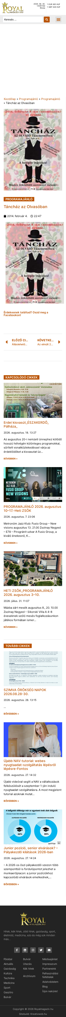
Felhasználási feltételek (50, 975)
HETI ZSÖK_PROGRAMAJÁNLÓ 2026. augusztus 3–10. (28, 593)
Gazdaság (10, 968)
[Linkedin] (25, 950)
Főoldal (8, 959)
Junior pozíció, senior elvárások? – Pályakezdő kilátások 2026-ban (31, 850)
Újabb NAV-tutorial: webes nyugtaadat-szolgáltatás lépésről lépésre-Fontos (30, 765)
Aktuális (8, 963)
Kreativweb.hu (38, 1013)
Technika (9, 978)
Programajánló (28, 99)
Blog (45, 986)
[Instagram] (33, 950)
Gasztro (8, 992)
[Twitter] (41, 950)
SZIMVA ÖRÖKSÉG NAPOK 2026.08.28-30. (25, 692)
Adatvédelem (50, 981)
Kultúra (8, 973)
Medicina (9, 982)
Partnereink (49, 968)
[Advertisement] (33, 62)
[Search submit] (47, 19)
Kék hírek (28, 968)
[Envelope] (49, 950)
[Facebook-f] (17, 950)
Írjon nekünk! (50, 991)
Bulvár (7, 997)
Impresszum (49, 963)
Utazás (27, 963)
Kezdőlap (10, 99)
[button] (58, 19)
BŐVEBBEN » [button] (11, 459)
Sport (7, 987)
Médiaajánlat (50, 959)
